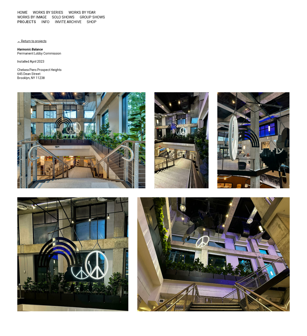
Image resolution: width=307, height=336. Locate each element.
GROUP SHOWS (92, 17)
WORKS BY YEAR (82, 12)
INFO (45, 22)
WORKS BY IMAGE (32, 17)
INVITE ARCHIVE (68, 22)
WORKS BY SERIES (48, 12)
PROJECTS (26, 22)
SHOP (91, 22)
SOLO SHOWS (63, 17)
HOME (22, 12)
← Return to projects (32, 41)
